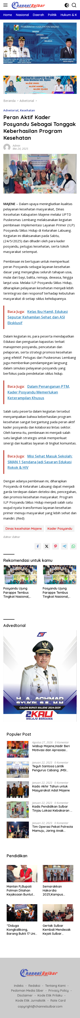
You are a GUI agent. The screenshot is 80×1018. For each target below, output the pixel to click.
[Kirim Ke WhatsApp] (73, 546)
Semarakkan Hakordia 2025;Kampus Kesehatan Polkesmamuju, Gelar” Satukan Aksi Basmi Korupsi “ (57, 890)
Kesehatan (27, 110)
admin (16, 145)
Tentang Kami (55, 986)
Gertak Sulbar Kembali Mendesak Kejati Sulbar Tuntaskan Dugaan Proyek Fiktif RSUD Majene (57, 930)
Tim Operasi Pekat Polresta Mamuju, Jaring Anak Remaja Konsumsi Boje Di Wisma (52, 829)
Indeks (19, 986)
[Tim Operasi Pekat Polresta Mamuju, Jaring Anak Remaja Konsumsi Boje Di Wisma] (18, 830)
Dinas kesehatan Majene (24, 529)
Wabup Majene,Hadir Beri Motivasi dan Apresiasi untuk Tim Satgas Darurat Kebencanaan (51, 748)
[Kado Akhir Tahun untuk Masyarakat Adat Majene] (18, 789)
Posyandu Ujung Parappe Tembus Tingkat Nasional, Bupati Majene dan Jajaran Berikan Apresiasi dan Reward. (20, 592)
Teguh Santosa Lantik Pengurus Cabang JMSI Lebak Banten (49, 768)
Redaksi (34, 986)
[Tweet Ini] (46, 546)
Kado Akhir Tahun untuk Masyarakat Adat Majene (51, 788)
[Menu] (6, 5)
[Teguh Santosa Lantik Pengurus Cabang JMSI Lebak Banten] (18, 769)
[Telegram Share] (64, 546)
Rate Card (58, 1000)
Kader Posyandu (60, 529)
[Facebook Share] (37, 546)
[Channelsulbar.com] (28, 5)
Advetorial (10, 110)
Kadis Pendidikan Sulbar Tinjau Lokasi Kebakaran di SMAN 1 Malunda (52, 808)
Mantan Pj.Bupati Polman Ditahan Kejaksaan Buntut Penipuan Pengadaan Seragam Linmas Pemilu (20, 890)
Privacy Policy (58, 991)
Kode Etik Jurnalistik (31, 1000)
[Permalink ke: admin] (6, 147)
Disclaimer (25, 995)
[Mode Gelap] (66, 5)
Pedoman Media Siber (27, 991)
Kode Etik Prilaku (50, 995)
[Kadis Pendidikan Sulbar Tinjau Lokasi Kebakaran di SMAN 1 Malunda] (18, 809)
